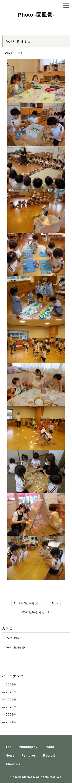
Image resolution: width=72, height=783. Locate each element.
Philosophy (28, 746)
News (10, 755)
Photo (49, 746)
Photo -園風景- (12, 637)
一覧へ (53, 603)
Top (9, 746)
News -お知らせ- (13, 647)
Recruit (49, 755)
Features (29, 755)
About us (13, 764)
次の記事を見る (35, 612)
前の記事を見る (29, 603)
